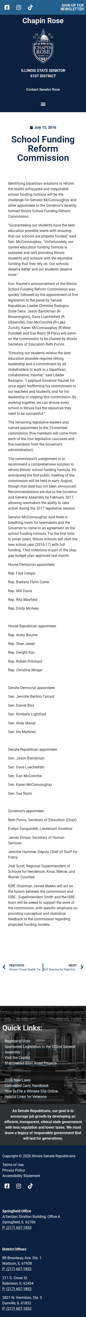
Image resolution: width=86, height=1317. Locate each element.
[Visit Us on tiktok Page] (32, 1186)
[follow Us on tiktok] (32, 7)
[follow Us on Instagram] (20, 7)
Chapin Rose (43, 20)
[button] (43, 104)
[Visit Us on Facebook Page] (9, 1186)
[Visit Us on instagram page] (20, 1186)
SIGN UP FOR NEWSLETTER (72, 7)
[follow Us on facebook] (9, 7)
